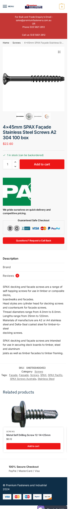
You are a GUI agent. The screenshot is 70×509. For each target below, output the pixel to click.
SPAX (43, 375)
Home (6, 42)
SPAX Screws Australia (23, 378)
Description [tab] (10, 258)
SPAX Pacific (55, 375)
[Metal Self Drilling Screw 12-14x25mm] (33, 413)
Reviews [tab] (10, 275)
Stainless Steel (46, 378)
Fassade (24, 375)
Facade (13, 375)
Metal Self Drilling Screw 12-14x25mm (28, 435)
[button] (61, 6)
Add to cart (42, 164)
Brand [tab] (7, 267)
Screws (17, 42)
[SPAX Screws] (17, 192)
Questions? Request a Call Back (33, 240)
